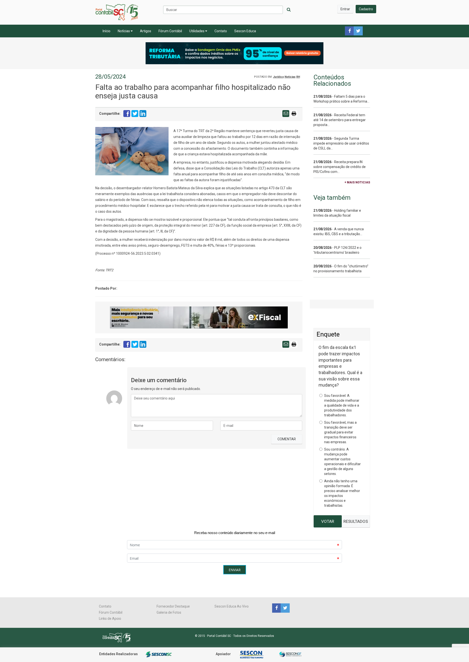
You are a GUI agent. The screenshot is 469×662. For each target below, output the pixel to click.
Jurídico (278, 76)
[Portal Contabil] (118, 637)
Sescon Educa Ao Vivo (231, 606)
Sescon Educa (245, 31)
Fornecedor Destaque (173, 606)
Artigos (145, 31)
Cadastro (366, 9)
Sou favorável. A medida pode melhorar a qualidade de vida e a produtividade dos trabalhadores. (341, 405)
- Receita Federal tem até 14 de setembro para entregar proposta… (339, 120)
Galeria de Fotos (169, 612)
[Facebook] (276, 608)
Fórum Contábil (170, 31)
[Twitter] (284, 608)
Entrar (345, 9)
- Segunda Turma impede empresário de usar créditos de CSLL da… (341, 143)
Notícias (124, 31)
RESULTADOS (355, 521)
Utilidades (197, 31)
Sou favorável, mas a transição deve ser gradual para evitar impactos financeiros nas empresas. (340, 432)
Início (106, 31)
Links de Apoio (110, 618)
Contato (220, 31)
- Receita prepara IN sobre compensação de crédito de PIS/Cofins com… (339, 167)
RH (298, 76)
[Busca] (289, 10)
